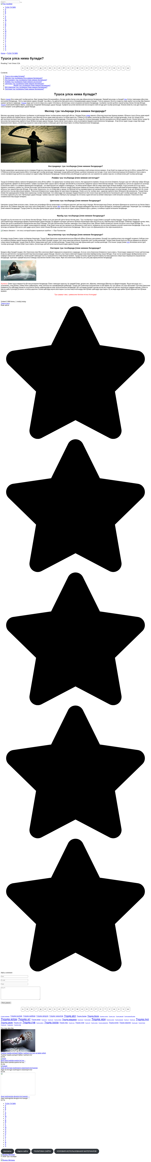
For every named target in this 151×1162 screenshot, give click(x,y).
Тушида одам (17, 1025)
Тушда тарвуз (39, 1022)
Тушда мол (80, 1019)
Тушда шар (135, 1022)
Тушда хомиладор (103, 1022)
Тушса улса (5, 303)
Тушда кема (35, 1019)
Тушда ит (24, 1019)
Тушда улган (94, 1022)
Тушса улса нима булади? (15, 76)
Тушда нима (87, 1019)
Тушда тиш (63, 1023)
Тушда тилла (51, 1022)
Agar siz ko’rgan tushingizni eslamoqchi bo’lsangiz (19, 1068)
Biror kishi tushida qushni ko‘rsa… (13, 1060)
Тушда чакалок (125, 1023)
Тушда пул (142, 1019)
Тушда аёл (70, 1016)
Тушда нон (99, 1019)
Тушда (23, 103)
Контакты (7, 1151)
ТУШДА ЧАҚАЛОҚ (56, 1016)
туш (125, 99)
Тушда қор (3, 1025)
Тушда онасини (119, 1019)
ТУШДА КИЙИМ (29, 1016)
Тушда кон (44, 1019)
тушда (8, 99)
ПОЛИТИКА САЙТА (42, 1151)
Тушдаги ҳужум (104, 1016)
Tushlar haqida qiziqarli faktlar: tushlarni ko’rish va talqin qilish (23, 1053)
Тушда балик (81, 1016)
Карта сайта (23, 1151)
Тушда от (126, 1019)
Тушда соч (18, 1023)
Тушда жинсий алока (129, 1016)
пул (128, 242)
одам (88, 115)
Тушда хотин (114, 1023)
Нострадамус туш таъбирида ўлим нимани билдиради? (26, 80)
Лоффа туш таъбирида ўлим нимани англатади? (23, 82)
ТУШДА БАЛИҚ (16, 1016)
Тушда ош (132, 1019)
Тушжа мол (10, 1025)
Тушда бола (93, 1016)
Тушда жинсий (119, 1016)
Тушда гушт (112, 1016)
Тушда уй (87, 1022)
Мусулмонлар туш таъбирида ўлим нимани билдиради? (26, 87)
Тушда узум (79, 1023)
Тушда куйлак (57, 1019)
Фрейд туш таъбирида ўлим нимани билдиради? (27, 85)
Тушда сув (28, 1022)
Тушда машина (69, 1019)
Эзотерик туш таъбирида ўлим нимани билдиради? (24, 89)
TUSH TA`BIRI (10, 7)
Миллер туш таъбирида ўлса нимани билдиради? (24, 78)
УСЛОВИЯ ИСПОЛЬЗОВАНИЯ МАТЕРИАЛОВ (76, 1151)
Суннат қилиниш (5, 1016)
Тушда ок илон (110, 1019)
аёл (59, 206)
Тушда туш (71, 1022)
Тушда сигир (7, 1022)
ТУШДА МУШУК (42, 1016)
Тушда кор (50, 1019)
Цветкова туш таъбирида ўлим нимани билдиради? (24, 84)
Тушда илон (9, 1019)
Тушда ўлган (141, 1022)
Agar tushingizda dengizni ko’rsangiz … (15, 1096)
